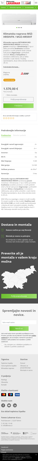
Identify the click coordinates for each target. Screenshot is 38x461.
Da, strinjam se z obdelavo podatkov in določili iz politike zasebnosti (18, 345)
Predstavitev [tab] (6, 135)
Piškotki (3, 452)
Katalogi (4, 380)
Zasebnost (4, 447)
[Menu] (36, 2)
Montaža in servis (26, 370)
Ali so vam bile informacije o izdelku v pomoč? (16, 116)
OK (36, 454)
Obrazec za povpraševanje (25, 367)
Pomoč (22, 363)
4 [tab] (21, 27)
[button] (2, 2)
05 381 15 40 (7, 423)
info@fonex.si (7, 425)
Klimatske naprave (15, 7)
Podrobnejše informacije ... (11, 67)
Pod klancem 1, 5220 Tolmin (11, 421)
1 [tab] (16, 27)
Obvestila (4, 382)
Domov (3, 7)
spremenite (14, 459)
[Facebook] (3, 405)
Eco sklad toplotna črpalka (13, 411)
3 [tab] (19, 27)
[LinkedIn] (15, 405)
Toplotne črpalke (7, 363)
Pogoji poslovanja (7, 450)
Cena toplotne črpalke (8, 366)
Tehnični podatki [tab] (19, 135)
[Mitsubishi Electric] (25, 73)
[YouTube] (9, 405)
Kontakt (4, 385)
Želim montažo (12, 95)
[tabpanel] (19, 19)
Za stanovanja (29, 7)
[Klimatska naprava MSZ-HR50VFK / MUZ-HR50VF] (19, 19)
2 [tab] (18, 27)
